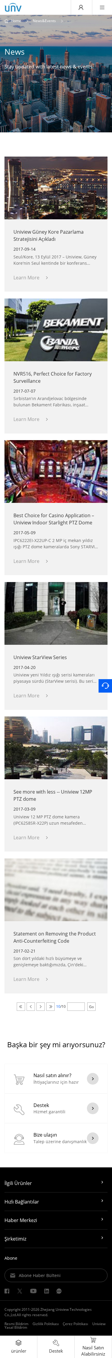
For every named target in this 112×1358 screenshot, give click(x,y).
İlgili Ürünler (18, 1183)
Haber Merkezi (20, 1220)
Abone (10, 1258)
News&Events (44, 21)
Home (16, 21)
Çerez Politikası (75, 1323)
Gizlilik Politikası (46, 1323)
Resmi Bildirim (16, 1323)
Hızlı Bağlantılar (21, 1201)
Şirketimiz (15, 1238)
